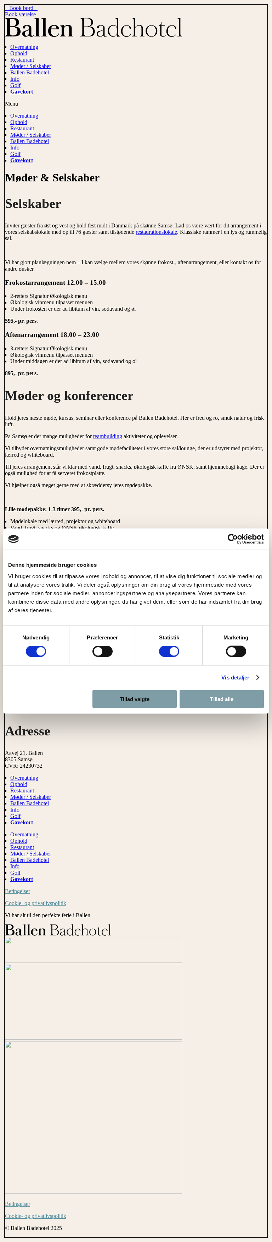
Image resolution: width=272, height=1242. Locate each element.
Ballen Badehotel (29, 72)
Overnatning (24, 47)
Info (14, 79)
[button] (136, 104)
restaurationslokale (156, 232)
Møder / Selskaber (30, 66)
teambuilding (107, 436)
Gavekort (21, 92)
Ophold (18, 53)
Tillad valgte (134, 699)
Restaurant (22, 60)
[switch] (102, 651)
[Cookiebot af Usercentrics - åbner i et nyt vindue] (233, 539)
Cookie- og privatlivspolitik (35, 903)
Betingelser (17, 891)
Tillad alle (221, 699)
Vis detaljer (235, 677)
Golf (15, 85)
